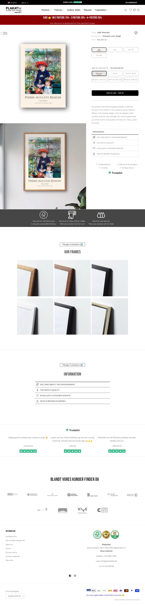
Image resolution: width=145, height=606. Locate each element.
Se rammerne (117, 68)
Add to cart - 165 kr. (115, 93)
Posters (46, 10)
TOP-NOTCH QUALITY (105, 143)
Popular (88, 10)
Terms (8, 548)
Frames (58, 10)
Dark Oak (131, 73)
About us (9, 544)
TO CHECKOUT (131, 2)
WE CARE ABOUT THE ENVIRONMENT (111, 137)
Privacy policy (11, 552)
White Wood (115, 80)
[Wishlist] (130, 10)
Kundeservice (11, 536)
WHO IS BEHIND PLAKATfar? (108, 154)
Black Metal (131, 80)
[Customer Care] (134, 10)
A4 (99, 50)
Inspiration (101, 10)
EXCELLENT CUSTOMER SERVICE (109, 148)
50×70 (131, 50)
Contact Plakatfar (13, 556)
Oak (115, 73)
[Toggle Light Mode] (6, 34)
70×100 (99, 55)
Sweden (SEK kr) (14, 596)
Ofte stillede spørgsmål (15, 540)
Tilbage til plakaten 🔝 (72, 244)
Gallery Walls (73, 10)
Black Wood (99, 80)
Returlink (9, 560)
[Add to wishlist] (136, 33)
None (99, 73)
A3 (115, 50)
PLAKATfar (122, 599)
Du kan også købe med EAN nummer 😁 (105, 595)
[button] (13, 3)
